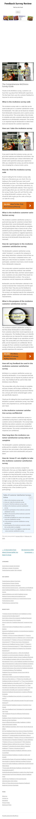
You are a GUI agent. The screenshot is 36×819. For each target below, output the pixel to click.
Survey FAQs (19, 536)
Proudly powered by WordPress (10, 815)
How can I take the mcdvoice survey (14, 502)
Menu (18, 12)
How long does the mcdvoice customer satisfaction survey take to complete (17, 526)
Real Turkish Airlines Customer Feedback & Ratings (16, 676)
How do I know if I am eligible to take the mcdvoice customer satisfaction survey (17, 530)
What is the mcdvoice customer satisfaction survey (16, 507)
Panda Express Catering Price (10, 603)
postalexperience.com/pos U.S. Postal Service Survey (16, 598)
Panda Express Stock (8, 600)
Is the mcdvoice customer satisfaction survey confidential (16, 522)
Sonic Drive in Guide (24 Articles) (11, 566)
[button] (30, 497)
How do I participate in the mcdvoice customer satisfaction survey (17, 511)
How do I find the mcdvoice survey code (15, 504)
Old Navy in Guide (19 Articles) (10, 568)
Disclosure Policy (6, 805)
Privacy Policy (6, 802)
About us (4, 796)
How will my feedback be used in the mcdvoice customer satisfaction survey (17, 518)
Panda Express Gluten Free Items (11, 581)
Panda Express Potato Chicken (10, 583)
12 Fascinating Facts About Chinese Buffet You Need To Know (10, 552)
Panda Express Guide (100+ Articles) (12, 570)
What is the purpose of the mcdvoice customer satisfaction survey (17, 514)
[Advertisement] (18, 41)
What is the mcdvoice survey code (13, 500)
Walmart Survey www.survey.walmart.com (13, 596)
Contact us (5, 798)
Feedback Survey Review (18, 3)
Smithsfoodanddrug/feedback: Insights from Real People (17, 772)
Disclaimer (5, 800)
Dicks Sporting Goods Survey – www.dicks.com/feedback (17, 587)
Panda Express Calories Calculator (11, 585)
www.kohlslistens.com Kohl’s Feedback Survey (15, 594)
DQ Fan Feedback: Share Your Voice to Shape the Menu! (17, 731)
